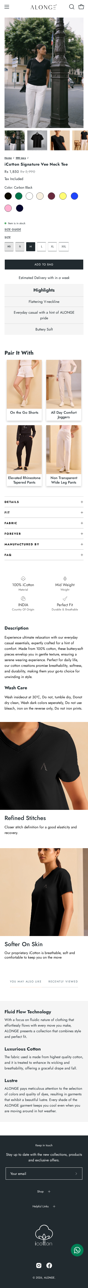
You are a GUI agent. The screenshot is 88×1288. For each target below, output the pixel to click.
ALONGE (49, 1278)
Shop (40, 1191)
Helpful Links (40, 1206)
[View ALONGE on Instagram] (38, 1265)
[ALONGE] (44, 7)
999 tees (21, 158)
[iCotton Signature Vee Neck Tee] (15, 140)
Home (8, 158)
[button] (71, 7)
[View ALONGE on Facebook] (49, 1265)
